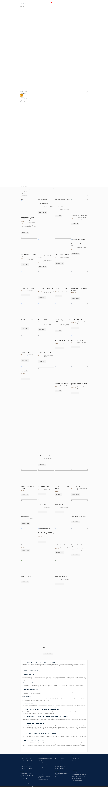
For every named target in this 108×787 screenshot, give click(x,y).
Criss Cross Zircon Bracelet (62, 255)
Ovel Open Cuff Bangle (77, 340)
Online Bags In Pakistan (77, 780)
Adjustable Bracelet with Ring (79, 216)
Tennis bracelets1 (25, 545)
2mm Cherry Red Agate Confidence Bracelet (27, 218)
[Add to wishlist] (22, 230)
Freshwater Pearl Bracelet (27, 288)
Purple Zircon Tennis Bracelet (45, 456)
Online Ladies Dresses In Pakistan (27, 779)
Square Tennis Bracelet (77, 486)
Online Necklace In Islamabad (26, 768)
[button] (25, 233)
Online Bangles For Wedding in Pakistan (44, 777)
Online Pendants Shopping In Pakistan (61, 774)
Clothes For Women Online (25, 781)
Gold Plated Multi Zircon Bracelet (44, 321)
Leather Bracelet (25, 352)
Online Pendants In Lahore (60, 779)
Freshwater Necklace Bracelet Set (79, 245)
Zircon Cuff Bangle (26, 577)
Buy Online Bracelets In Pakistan (78, 761)
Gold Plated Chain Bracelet (62, 288)
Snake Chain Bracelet (43, 486)
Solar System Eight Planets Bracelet (62, 487)
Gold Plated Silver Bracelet (78, 320)
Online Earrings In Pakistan (60, 758)
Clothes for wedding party (25, 783)
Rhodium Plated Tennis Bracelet (27, 487)
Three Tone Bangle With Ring (46, 533)
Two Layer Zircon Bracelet (62, 545)
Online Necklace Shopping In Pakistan (26, 761)
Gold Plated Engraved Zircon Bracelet (79, 289)
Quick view (22, 235)
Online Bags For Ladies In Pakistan (79, 772)
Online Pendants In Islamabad (61, 781)
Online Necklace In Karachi (25, 766)
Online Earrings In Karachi (60, 766)
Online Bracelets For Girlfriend (78, 763)
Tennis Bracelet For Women (78, 517)
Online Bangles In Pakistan (43, 779)
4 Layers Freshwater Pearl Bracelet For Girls (61, 206)
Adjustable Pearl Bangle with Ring (28, 255)
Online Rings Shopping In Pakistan (45, 758)
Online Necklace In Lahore (25, 764)
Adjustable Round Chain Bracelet (44, 257)
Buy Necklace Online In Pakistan (27, 758)
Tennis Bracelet (25, 517)
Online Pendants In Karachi (60, 777)
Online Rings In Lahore (42, 767)
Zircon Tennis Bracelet (61, 577)
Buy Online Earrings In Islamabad (61, 761)
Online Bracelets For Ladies (77, 765)
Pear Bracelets (24, 371)
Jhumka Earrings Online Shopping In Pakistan (62, 763)
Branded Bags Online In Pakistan (78, 776)
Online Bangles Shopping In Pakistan (45, 774)
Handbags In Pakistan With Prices (79, 774)
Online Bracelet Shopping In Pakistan (79, 758)
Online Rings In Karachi (42, 765)
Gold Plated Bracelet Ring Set (46, 288)
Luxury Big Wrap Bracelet (45, 352)
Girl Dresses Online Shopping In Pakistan (27, 776)
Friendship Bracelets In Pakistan (78, 767)
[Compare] (22, 215)
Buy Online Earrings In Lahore (61, 768)
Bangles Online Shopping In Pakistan (45, 772)
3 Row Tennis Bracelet (44, 204)
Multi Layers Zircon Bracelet (62, 340)
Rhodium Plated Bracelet (61, 383)
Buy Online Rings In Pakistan (44, 763)
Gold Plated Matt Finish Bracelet (27, 321)
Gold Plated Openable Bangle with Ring (62, 321)
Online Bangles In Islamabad (43, 781)
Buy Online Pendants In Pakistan (61, 783)
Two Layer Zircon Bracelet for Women (79, 546)
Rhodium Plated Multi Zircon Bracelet (79, 384)
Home (22, 189)
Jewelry (25, 189)
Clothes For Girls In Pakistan (26, 773)
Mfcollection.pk (26, 786)
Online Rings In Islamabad (43, 760)
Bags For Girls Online (76, 778)
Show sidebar (24, 193)
